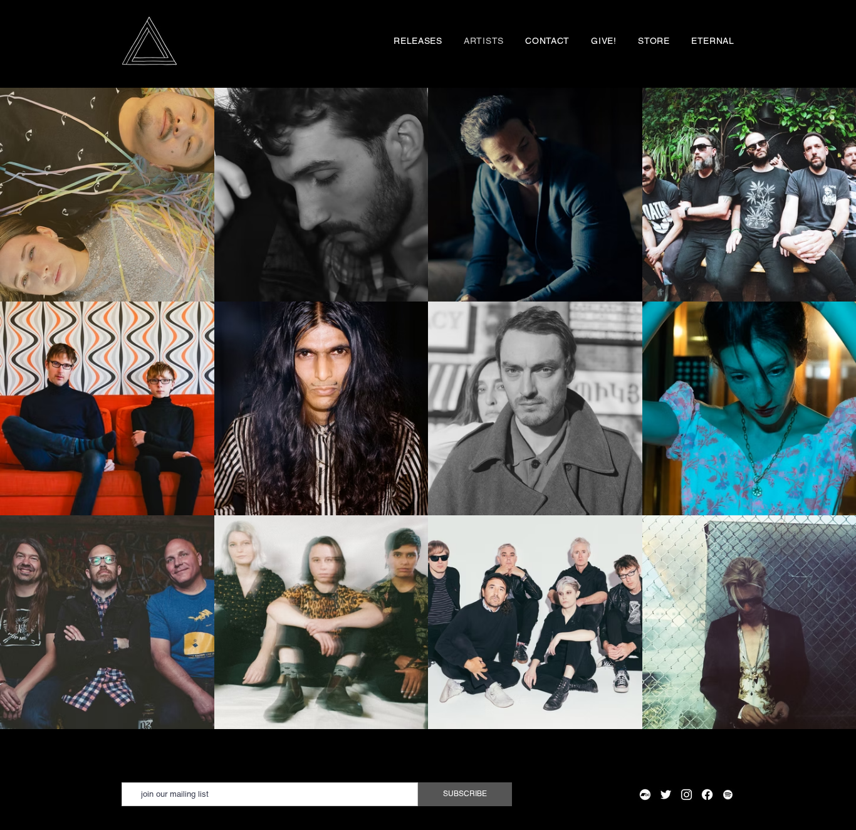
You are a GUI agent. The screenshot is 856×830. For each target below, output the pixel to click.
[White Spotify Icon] (728, 794)
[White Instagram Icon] (686, 794)
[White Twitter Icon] (666, 794)
